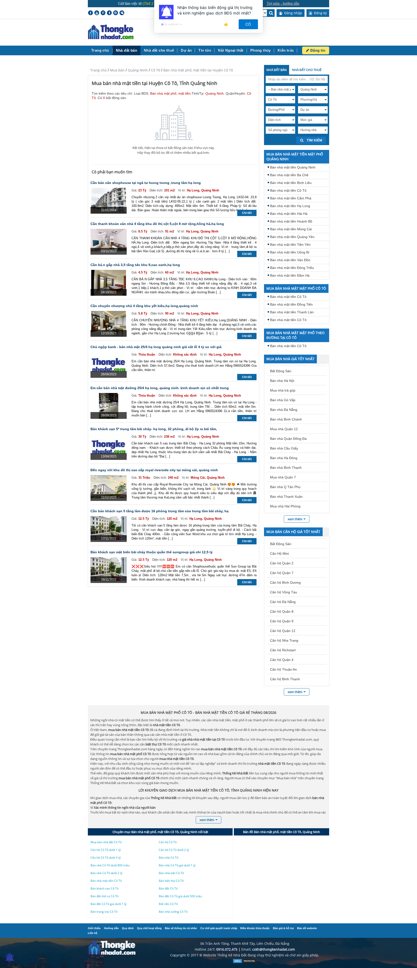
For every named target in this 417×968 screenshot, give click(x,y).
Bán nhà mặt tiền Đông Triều (292, 268)
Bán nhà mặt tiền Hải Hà (288, 214)
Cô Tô (155, 70)
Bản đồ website (307, 928)
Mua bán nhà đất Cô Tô (106, 842)
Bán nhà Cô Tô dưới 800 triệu (110, 865)
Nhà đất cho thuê (159, 50)
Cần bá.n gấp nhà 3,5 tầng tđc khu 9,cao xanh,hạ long (135, 265)
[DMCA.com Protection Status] (245, 962)
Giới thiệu (94, 928)
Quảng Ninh (138, 70)
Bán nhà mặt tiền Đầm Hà (290, 275)
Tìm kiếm (314, 140)
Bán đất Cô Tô (168, 888)
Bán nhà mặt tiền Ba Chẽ (289, 175)
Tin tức (204, 50)
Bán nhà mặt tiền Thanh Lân (292, 312)
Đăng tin (317, 50)
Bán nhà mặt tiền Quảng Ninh (292, 167)
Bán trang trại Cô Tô (104, 912)
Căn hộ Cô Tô (168, 842)
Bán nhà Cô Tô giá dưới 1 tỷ (177, 865)
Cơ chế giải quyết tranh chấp (218, 928)
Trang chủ (100, 50)
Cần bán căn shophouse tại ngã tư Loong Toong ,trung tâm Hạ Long (145, 183)
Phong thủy (260, 50)
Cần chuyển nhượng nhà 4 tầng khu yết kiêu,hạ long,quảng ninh (144, 306)
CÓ (248, 24)
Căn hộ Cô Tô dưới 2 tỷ (174, 850)
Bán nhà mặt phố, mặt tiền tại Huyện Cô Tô (198, 70)
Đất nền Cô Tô (168, 904)
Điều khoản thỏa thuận (255, 928)
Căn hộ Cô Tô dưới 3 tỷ (105, 858)
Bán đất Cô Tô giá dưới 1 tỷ (108, 904)
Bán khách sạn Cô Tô (104, 888)
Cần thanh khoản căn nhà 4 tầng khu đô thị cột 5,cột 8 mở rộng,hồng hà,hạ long (157, 224)
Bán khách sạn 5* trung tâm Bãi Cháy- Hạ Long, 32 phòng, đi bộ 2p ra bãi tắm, (153, 429)
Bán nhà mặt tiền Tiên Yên (290, 244)
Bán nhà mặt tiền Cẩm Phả (290, 198)
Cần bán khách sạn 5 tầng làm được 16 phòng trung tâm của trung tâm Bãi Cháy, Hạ (159, 511)
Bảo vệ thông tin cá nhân (181, 928)
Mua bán (117, 70)
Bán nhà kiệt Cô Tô (171, 873)
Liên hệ (92, 933)
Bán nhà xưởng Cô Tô (173, 912)
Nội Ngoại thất (230, 50)
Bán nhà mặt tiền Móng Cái (291, 229)
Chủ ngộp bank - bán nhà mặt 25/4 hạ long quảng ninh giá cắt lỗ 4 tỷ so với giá (156, 347)
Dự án (186, 50)
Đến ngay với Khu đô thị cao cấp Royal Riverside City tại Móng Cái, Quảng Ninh (154, 470)
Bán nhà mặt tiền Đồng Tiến (291, 304)
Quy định (128, 928)
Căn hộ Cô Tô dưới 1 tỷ (105, 850)
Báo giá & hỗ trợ (283, 928)
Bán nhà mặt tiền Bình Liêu (291, 183)
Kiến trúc (286, 50)
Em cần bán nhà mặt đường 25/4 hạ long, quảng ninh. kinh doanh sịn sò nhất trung (159, 388)
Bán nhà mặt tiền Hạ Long (290, 206)
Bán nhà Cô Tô (168, 858)
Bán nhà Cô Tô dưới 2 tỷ (106, 873)
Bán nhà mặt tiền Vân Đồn (290, 260)
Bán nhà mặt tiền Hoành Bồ (291, 221)
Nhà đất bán (126, 50)
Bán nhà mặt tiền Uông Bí (289, 252)
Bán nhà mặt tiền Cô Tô (288, 190)
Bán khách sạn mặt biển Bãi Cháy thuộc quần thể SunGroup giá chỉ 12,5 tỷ (151, 552)
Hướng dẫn (111, 928)
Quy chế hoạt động (149, 928)
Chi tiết (247, 213)
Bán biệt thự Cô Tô (171, 881)
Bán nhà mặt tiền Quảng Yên (292, 237)
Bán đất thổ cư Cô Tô (104, 896)
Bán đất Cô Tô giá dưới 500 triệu (180, 896)
